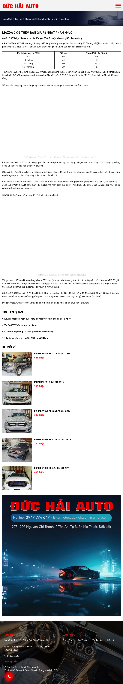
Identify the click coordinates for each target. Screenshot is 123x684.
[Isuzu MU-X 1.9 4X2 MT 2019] (17, 393)
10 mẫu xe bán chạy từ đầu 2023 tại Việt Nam (26, 338)
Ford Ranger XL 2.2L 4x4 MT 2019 (51, 468)
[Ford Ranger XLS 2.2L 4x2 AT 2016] (17, 421)
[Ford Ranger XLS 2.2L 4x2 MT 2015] (17, 450)
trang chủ (7, 19)
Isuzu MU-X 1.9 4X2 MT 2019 (49, 382)
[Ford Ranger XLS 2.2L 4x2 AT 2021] (17, 364)
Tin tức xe (97, 640)
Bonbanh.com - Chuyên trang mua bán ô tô (37, 670)
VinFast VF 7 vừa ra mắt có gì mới (20, 325)
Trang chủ (67, 640)
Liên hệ (110, 640)
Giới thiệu (82, 640)
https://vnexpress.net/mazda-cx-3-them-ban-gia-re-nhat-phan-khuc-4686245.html (49, 303)
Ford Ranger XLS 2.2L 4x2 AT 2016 (52, 411)
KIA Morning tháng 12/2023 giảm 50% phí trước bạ (28, 331)
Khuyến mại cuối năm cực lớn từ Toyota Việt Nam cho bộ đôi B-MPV (37, 319)
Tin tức (18, 19)
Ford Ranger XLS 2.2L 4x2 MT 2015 (52, 439)
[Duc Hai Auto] (26, 5)
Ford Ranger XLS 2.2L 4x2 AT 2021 (52, 353)
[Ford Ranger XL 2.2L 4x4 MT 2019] (17, 478)
